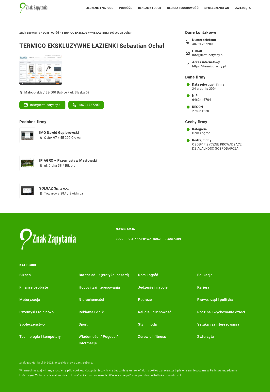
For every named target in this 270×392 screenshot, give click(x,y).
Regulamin (172, 238)
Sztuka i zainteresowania (218, 324)
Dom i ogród (201, 133)
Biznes (25, 275)
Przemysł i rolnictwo (36, 312)
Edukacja (204, 275)
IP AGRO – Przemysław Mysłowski (68, 160)
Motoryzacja (29, 300)
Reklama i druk (149, 7)
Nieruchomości (91, 300)
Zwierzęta (243, 7)
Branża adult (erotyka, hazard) (104, 275)
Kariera (203, 287)
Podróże (125, 7)
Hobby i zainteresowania (99, 287)
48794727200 (89, 105)
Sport (83, 324)
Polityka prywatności (144, 238)
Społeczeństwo (216, 7)
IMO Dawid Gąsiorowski (59, 132)
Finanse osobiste (33, 287)
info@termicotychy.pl (45, 105)
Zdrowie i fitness (152, 336)
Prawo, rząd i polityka (215, 300)
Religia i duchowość (183, 7)
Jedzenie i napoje (99, 7)
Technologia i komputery (40, 336)
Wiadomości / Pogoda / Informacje (98, 339)
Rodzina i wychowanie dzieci (221, 312)
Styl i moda (147, 324)
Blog (120, 238)
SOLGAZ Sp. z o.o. (54, 188)
